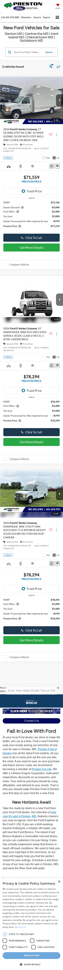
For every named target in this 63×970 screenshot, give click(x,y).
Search (49, 52)
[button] (10, 17)
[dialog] (31, 924)
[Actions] (57, 134)
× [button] (59, 881)
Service (37, 17)
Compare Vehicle (19, 264)
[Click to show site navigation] (57, 17)
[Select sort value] (57, 67)
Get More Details (31, 247)
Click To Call (33, 238)
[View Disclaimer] (32, 166)
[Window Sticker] (57, 166)
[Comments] (51, 166)
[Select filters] (51, 66)
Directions (26, 17)
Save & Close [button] (31, 955)
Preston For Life (41, 769)
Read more (20, 927)
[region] (31, 216)
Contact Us (31, 720)
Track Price (34, 191)
